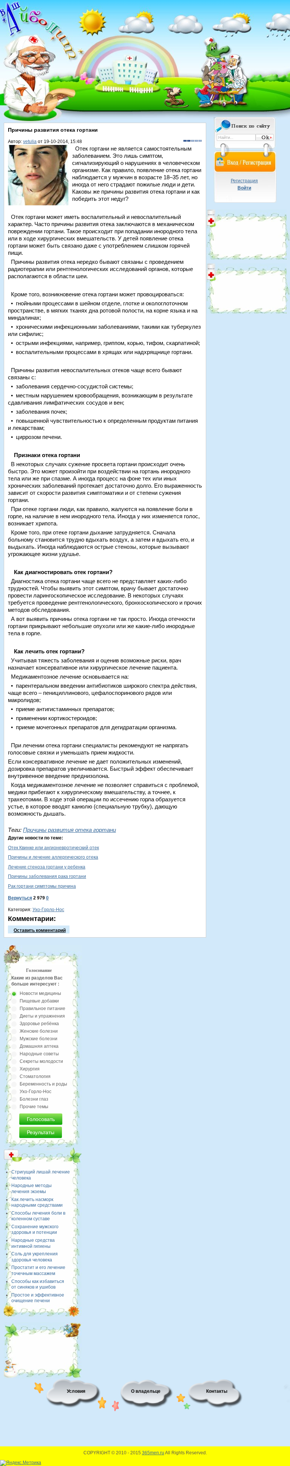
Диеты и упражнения (42, 1016)
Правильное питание (42, 1008)
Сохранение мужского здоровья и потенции (35, 1229)
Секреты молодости (41, 1061)
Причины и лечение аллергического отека (53, 857)
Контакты (216, 1391)
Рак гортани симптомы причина (42, 886)
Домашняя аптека (39, 1046)
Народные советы (39, 1053)
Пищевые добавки (39, 1001)
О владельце (145, 1391)
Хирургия (30, 1069)
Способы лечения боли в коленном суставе (38, 1216)
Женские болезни (39, 1031)
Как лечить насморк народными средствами (37, 1202)
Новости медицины (40, 993)
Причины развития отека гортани (69, 830)
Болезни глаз (34, 1099)
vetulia (30, 141)
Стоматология (35, 1076)
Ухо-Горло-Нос (48, 909)
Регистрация (244, 180)
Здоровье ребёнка (39, 1023)
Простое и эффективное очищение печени (37, 1298)
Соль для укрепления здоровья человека (34, 1257)
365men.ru (153, 1452)
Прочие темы (34, 1106)
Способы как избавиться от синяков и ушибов (37, 1284)
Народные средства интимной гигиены (33, 1243)
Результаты (40, 1132)
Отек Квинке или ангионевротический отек (53, 847)
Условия (76, 1391)
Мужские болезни (38, 1038)
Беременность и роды (43, 1084)
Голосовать (41, 1119)
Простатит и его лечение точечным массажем (38, 1270)
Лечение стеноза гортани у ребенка (46, 867)
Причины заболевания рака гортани (47, 876)
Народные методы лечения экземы (31, 1188)
